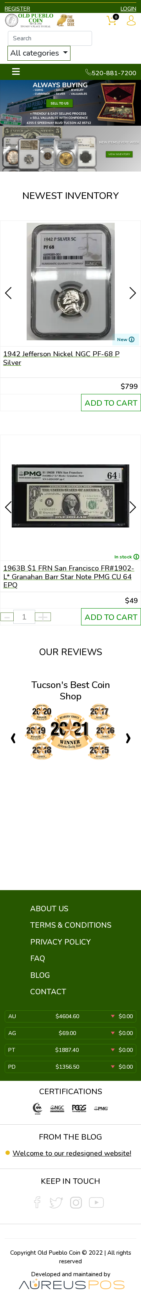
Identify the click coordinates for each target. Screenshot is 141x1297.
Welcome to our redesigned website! (72, 1153)
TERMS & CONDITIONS (70, 925)
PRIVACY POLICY (60, 942)
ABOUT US (49, 909)
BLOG (40, 975)
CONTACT (48, 992)
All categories (35, 53)
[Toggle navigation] (16, 72)
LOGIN (128, 9)
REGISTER (17, 9)
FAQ (37, 959)
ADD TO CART (111, 403)
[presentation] (9, 279)
